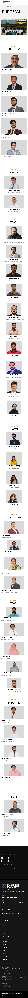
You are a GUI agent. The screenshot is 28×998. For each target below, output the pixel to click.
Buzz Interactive (19, 993)
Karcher (4, 944)
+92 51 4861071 (6, 981)
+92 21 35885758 (6, 972)
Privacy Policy (5, 936)
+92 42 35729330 (6, 986)
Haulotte (4, 959)
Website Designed (5, 993)
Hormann (4, 953)
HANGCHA (4, 950)
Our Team (4, 930)
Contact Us (5, 933)
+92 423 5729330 (9, 898)
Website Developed (12, 993)
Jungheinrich (5, 947)
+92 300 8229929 (6, 973)
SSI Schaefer (5, 956)
